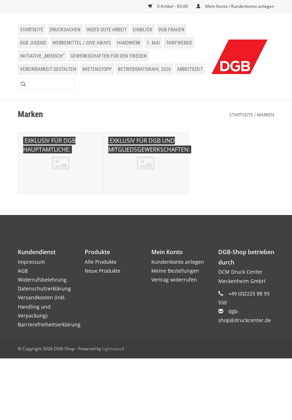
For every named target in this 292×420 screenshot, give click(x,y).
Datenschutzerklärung (44, 288)
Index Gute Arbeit (107, 29)
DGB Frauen (171, 29)
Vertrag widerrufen (174, 279)
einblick (142, 29)
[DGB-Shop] (239, 57)
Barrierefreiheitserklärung (49, 324)
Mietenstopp (97, 69)
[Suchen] (23, 84)
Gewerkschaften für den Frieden (109, 56)
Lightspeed (113, 349)
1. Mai (153, 43)
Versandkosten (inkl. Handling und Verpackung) (42, 306)
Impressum (31, 261)
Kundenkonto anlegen (177, 261)
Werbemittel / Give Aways (81, 43)
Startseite (31, 29)
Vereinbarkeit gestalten (48, 69)
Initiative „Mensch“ (42, 56)
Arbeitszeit (190, 69)
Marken (265, 115)
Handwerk (129, 43)
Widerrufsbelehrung (42, 279)
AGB (23, 270)
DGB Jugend (33, 43)
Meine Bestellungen (175, 270)
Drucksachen (64, 29)
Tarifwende (179, 43)
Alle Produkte (100, 261)
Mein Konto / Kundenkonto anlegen (239, 6)
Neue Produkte (102, 270)
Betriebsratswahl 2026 (144, 69)
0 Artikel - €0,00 (172, 6)
